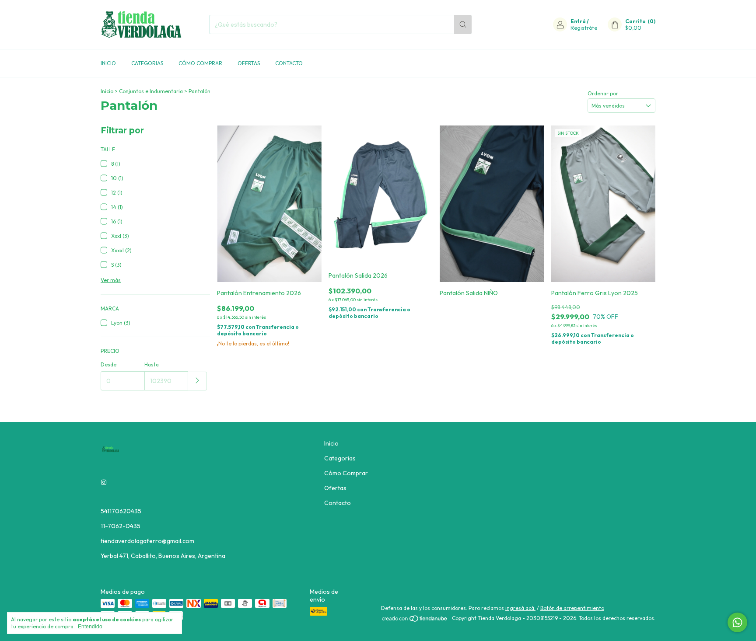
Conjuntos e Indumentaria (151, 91)
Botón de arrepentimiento (572, 608)
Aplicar (197, 381)
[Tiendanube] (415, 620)
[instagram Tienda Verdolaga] (104, 482)
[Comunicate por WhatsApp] (737, 622)
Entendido (90, 627)
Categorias (147, 63)
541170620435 (121, 511)
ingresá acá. (520, 608)
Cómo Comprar (200, 63)
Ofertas (249, 63)
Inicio (108, 63)
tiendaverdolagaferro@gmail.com (147, 541)
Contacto (289, 63)
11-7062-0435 (120, 526)
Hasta (151, 364)
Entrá (578, 21)
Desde (108, 364)
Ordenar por (603, 93)
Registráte (583, 27)
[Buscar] (463, 24)
